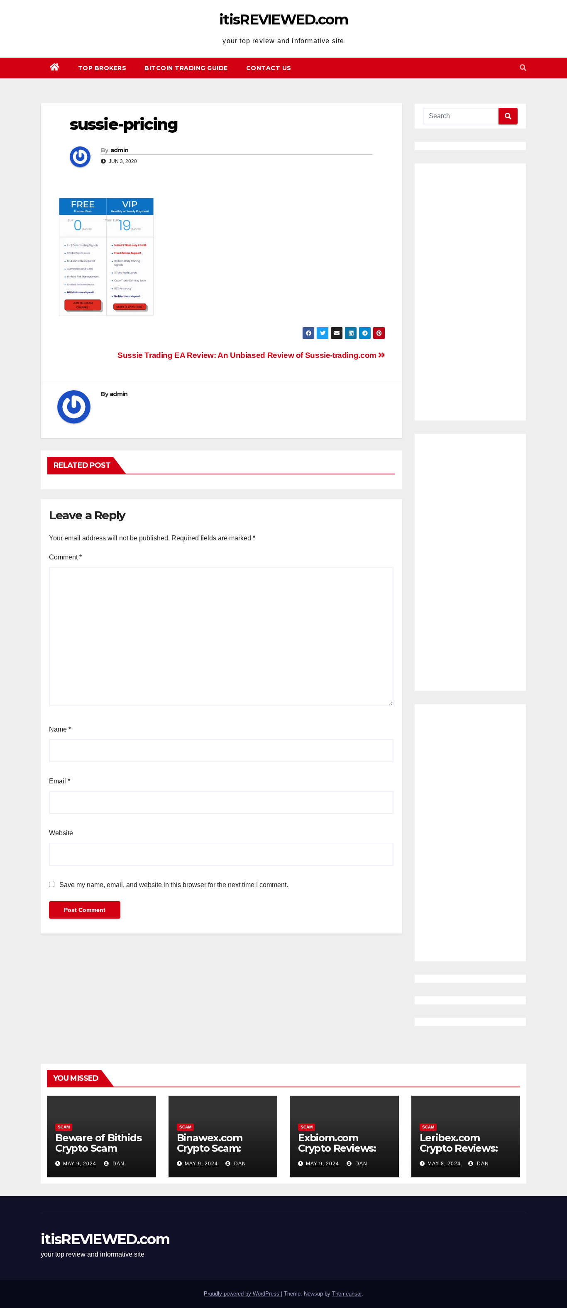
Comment (65, 557)
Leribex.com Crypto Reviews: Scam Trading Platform (459, 1153)
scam (64, 1127)
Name (60, 729)
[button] (523, 67)
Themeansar (347, 1294)
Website (61, 832)
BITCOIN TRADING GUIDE (186, 68)
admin (119, 150)
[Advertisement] (470, 292)
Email (59, 781)
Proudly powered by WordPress (242, 1294)
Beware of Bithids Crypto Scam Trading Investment (98, 1153)
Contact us (268, 68)
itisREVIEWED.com (283, 19)
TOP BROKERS (102, 68)
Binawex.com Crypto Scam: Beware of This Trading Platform (219, 1153)
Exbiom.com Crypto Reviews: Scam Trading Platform (337, 1153)
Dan (118, 1164)
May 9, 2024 (79, 1164)
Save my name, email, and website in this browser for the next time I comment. (173, 884)
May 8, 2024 (444, 1164)
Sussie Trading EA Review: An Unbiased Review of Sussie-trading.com (247, 355)
